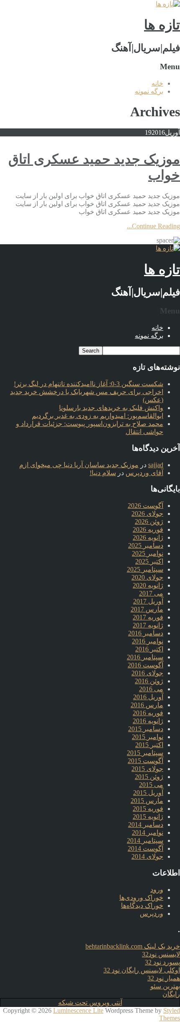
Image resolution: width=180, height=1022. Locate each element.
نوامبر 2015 (147, 736)
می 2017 (151, 593)
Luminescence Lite (78, 1010)
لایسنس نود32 (161, 954)
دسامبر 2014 (145, 824)
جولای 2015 (147, 768)
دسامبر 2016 (145, 633)
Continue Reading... (153, 226)
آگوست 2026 (145, 505)
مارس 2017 (147, 609)
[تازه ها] (168, 4)
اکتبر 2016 (149, 649)
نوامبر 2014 (147, 832)
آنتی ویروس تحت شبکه (90, 1002)
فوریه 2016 (148, 712)
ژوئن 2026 (149, 521)
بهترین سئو (165, 986)
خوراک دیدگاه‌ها (142, 905)
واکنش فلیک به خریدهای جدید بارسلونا (111, 407)
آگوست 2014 (145, 848)
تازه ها (162, 24)
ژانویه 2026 (148, 537)
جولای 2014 (147, 856)
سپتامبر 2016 (145, 657)
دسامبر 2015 (145, 728)
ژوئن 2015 (149, 776)
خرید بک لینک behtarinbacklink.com (132, 946)
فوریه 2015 (148, 808)
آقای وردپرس (144, 472)
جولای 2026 (147, 513)
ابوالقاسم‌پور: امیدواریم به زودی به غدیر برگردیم (97, 415)
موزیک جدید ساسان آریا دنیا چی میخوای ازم (79, 464)
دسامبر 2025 (145, 545)
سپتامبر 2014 (145, 840)
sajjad (155, 464)
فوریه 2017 (148, 617)
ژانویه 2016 (148, 720)
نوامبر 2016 (147, 641)
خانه (157, 83)
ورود (156, 889)
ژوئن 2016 (149, 681)
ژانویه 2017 (148, 625)
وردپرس (151, 913)
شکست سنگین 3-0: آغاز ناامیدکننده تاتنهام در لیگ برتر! (88, 383)
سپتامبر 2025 (145, 569)
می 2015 (151, 784)
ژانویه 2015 (148, 816)
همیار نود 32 (163, 978)
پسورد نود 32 (162, 962)
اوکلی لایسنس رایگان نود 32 (141, 970)
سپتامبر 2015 (145, 752)
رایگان (171, 994)
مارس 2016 (147, 704)
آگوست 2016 (145, 665)
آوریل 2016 (148, 697)
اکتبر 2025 (149, 561)
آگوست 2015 (145, 760)
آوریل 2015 (148, 792)
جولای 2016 (147, 673)
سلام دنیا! (103, 472)
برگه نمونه (149, 91)
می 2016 (151, 689)
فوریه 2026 (148, 529)
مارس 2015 (147, 800)
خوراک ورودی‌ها (141, 897)
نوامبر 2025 (147, 553)
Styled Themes (169, 1014)
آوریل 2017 (148, 601)
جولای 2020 (147, 577)
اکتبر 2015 (149, 744)
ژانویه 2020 (148, 585)
